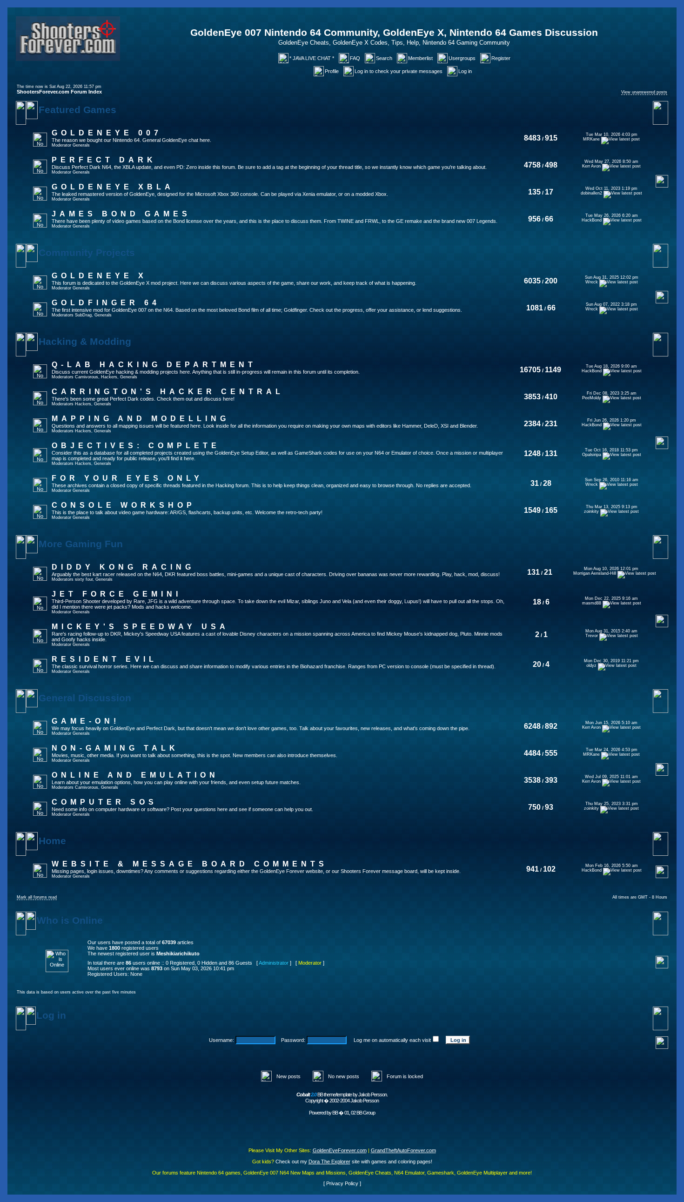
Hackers (109, 377)
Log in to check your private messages (399, 71)
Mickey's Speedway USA (140, 627)
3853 (532, 397)
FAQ (355, 58)
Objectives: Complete (136, 446)
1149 (553, 370)
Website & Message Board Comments (190, 864)
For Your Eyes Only (127, 478)
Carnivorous (86, 377)
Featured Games (77, 109)
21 (548, 572)
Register (500, 58)
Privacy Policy (342, 1183)
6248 (532, 726)
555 (551, 753)
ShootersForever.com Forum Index (59, 91)
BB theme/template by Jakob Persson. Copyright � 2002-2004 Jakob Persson (342, 1097)
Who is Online (70, 920)
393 (551, 780)
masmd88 (591, 603)
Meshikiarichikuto (178, 953)
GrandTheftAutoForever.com (403, 1150)
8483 (532, 138)
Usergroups (462, 58)
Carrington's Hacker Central (168, 392)
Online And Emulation (135, 775)
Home (52, 840)
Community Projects (87, 252)
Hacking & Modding (85, 341)
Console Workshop (123, 505)
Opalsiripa (591, 454)
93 (549, 807)
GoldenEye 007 (107, 133)
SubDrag (83, 315)
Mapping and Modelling (140, 419)
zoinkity (591, 511)
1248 (532, 453)
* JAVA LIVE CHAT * (311, 58)
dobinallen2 (591, 193)
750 (534, 807)
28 (547, 483)
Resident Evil (104, 659)
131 (551, 453)
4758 (532, 165)
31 (534, 483)
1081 (534, 308)
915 (551, 138)
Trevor (591, 635)
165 (551, 510)
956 (534, 219)
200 (551, 281)
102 (549, 869)
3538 (532, 780)
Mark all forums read (37, 897)
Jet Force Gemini (116, 594)
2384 (532, 424)
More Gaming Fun (81, 544)
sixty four (84, 579)
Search (384, 58)
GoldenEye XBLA (113, 187)
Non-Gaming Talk (115, 748)
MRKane (591, 139)
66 (549, 219)
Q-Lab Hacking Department (154, 365)
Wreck (591, 282)
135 (534, 192)
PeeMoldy (591, 398)
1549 (532, 510)
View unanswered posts (644, 92)
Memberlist (420, 58)
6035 (532, 281)
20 (537, 664)
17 (549, 192)
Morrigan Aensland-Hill (594, 573)
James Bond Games (121, 214)
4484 (532, 753)
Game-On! (86, 721)
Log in (465, 71)
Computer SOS (104, 802)
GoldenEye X (99, 276)
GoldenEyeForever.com (340, 1150)
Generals (81, 145)
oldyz (591, 665)
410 (551, 397)
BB (335, 1112)
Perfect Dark (104, 160)
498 (551, 165)
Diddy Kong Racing (123, 567)
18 (537, 602)
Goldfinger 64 (106, 303)
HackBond (592, 220)
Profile (332, 71)
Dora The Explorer (329, 1161)
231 (551, 424)
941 (532, 869)
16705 (530, 370)
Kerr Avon (591, 166)
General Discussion (85, 698)
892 (551, 726)
